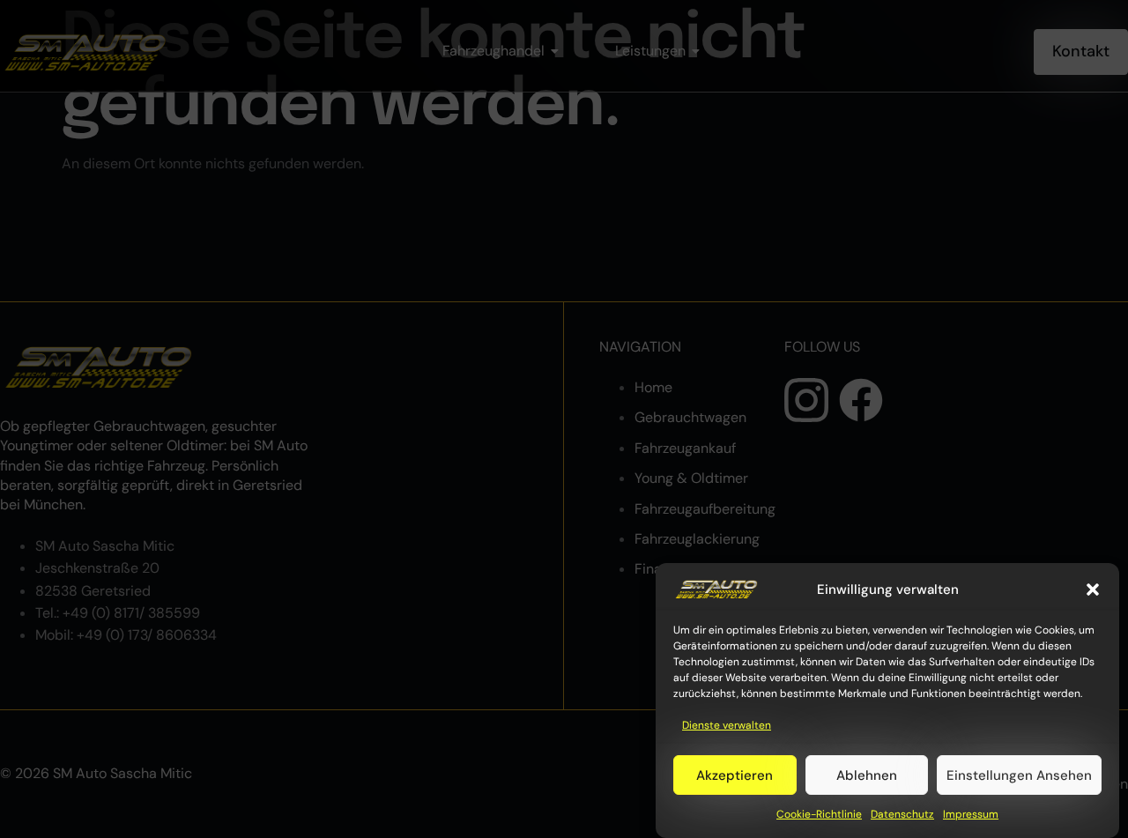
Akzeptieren (734, 775)
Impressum (970, 815)
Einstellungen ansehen (1019, 775)
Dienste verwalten (726, 725)
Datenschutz (902, 815)
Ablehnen (866, 775)
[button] (1093, 589)
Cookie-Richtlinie (819, 815)
